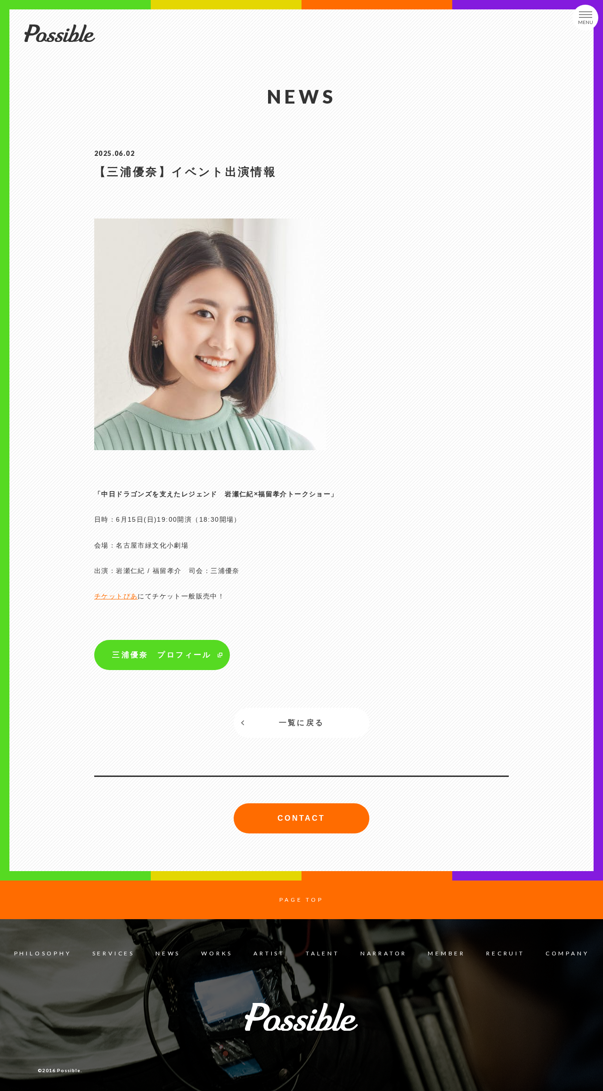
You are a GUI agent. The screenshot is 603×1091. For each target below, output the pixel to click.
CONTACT (301, 818)
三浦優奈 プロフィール (162, 655)
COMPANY (567, 953)
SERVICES (113, 953)
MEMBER (446, 953)
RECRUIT (505, 953)
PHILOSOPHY (43, 953)
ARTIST (269, 953)
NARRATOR (383, 953)
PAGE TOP (301, 899)
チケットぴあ (116, 596)
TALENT (323, 953)
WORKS (217, 953)
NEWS (167, 953)
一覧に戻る (301, 723)
